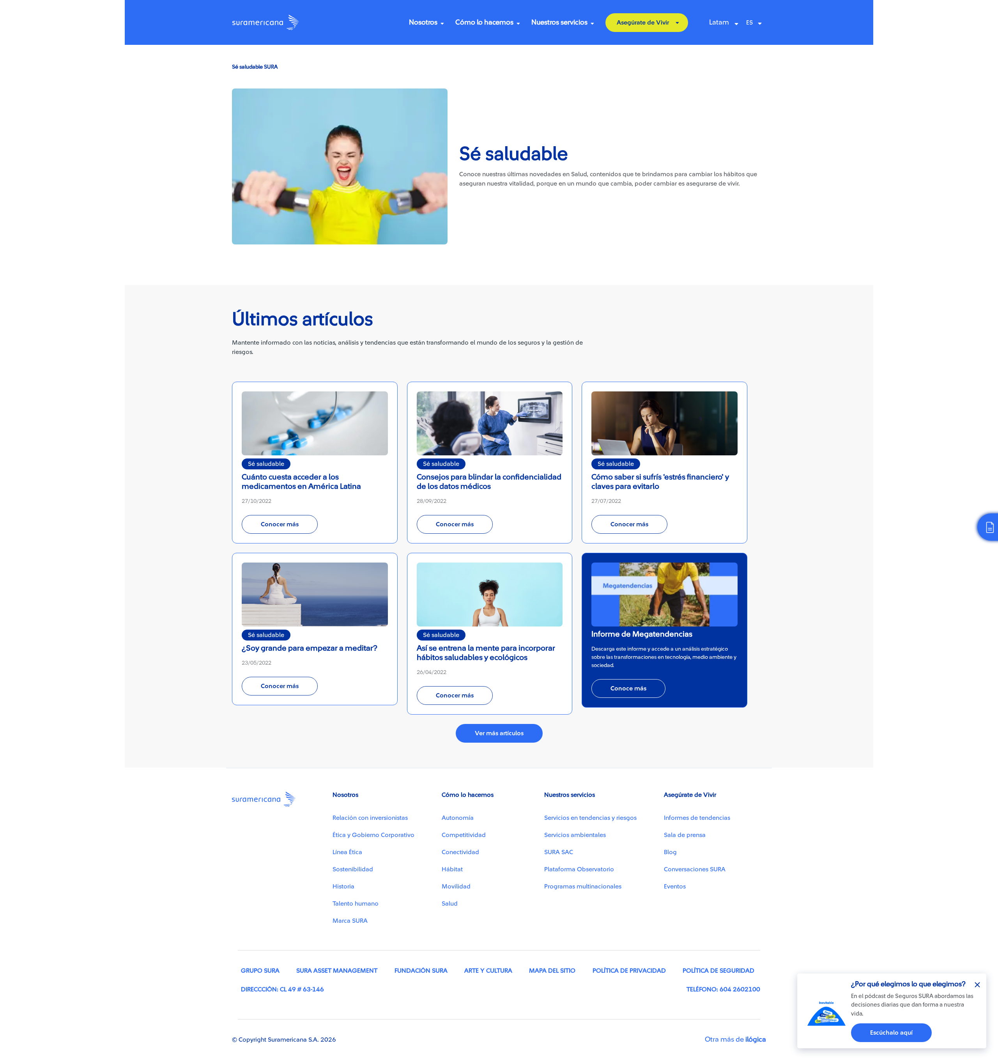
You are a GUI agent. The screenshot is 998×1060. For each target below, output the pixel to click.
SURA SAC (558, 852)
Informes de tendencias (697, 818)
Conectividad (460, 852)
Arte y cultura (488, 971)
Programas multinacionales (582, 886)
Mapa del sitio (552, 971)
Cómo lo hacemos (484, 22)
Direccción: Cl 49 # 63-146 (282, 989)
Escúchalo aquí (891, 1033)
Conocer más (280, 524)
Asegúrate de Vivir (643, 22)
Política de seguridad (718, 971)
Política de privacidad (629, 971)
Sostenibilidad (353, 869)
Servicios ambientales (575, 835)
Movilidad (456, 886)
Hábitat (452, 869)
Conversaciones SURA (694, 869)
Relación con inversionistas (370, 818)
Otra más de (735, 1039)
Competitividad (464, 835)
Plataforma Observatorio (579, 869)
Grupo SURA (260, 971)
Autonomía (458, 818)
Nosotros (423, 22)
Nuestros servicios (559, 22)
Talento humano (356, 904)
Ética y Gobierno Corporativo (373, 835)
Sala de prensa (685, 835)
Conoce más (628, 688)
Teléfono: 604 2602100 (723, 989)
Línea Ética (347, 852)
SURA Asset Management (336, 971)
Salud (450, 904)
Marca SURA (350, 921)
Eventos (675, 886)
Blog (670, 852)
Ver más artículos (499, 733)
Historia (343, 886)
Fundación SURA (421, 971)
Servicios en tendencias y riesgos (590, 818)
